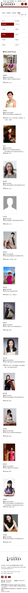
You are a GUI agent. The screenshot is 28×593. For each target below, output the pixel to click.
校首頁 (4, 1)
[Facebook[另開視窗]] (2, 577)
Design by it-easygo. (5, 591)
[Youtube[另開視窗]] (9, 577)
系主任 (3, 21)
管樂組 (16, 29)
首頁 (8, 1)
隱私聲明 (12, 1)
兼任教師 (14, 13)
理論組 (3, 29)
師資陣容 (9, 13)
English (24, 1)
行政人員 (17, 24)
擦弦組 (3, 39)
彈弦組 (3, 34)
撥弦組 (16, 34)
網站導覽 (19, 1)
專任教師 (17, 21)
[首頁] (8, 4)
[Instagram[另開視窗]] (5, 577)
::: (2, 1)
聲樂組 (3, 45)
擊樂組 (16, 39)
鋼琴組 (16, 45)
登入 (16, 1)
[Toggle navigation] (25, 4)
